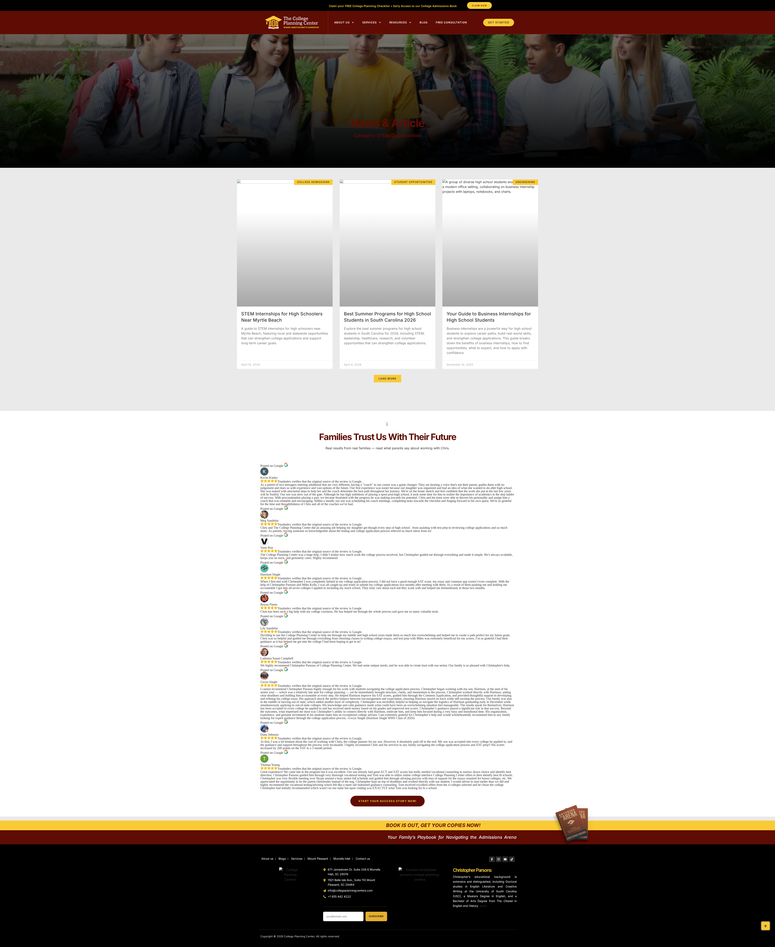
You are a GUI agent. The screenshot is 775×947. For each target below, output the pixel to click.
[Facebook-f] (492, 859)
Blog (424, 22)
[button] (387, 378)
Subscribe (376, 916)
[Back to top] (765, 926)
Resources (398, 22)
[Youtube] (505, 859)
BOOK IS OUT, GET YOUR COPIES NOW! (433, 825)
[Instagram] (498, 859)
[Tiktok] (512, 859)
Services (369, 22)
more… (484, 905)
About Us (342, 22)
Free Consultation (451, 22)
